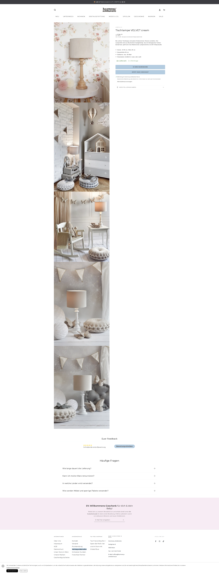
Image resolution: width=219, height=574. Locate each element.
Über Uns (57, 541)
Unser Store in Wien (61, 552)
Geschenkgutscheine (62, 557)
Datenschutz (58, 549)
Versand (124, 36)
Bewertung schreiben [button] (124, 446)
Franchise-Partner (78, 555)
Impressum (58, 543)
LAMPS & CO (118, 27)
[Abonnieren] (124, 520)
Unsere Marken (59, 555)
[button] (55, 10)
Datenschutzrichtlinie (13, 567)
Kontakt (75, 541)
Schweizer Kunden (79, 552)
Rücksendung (77, 546)
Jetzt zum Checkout (140, 72)
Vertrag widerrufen (79, 549)
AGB (55, 546)
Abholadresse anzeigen (124, 81)
